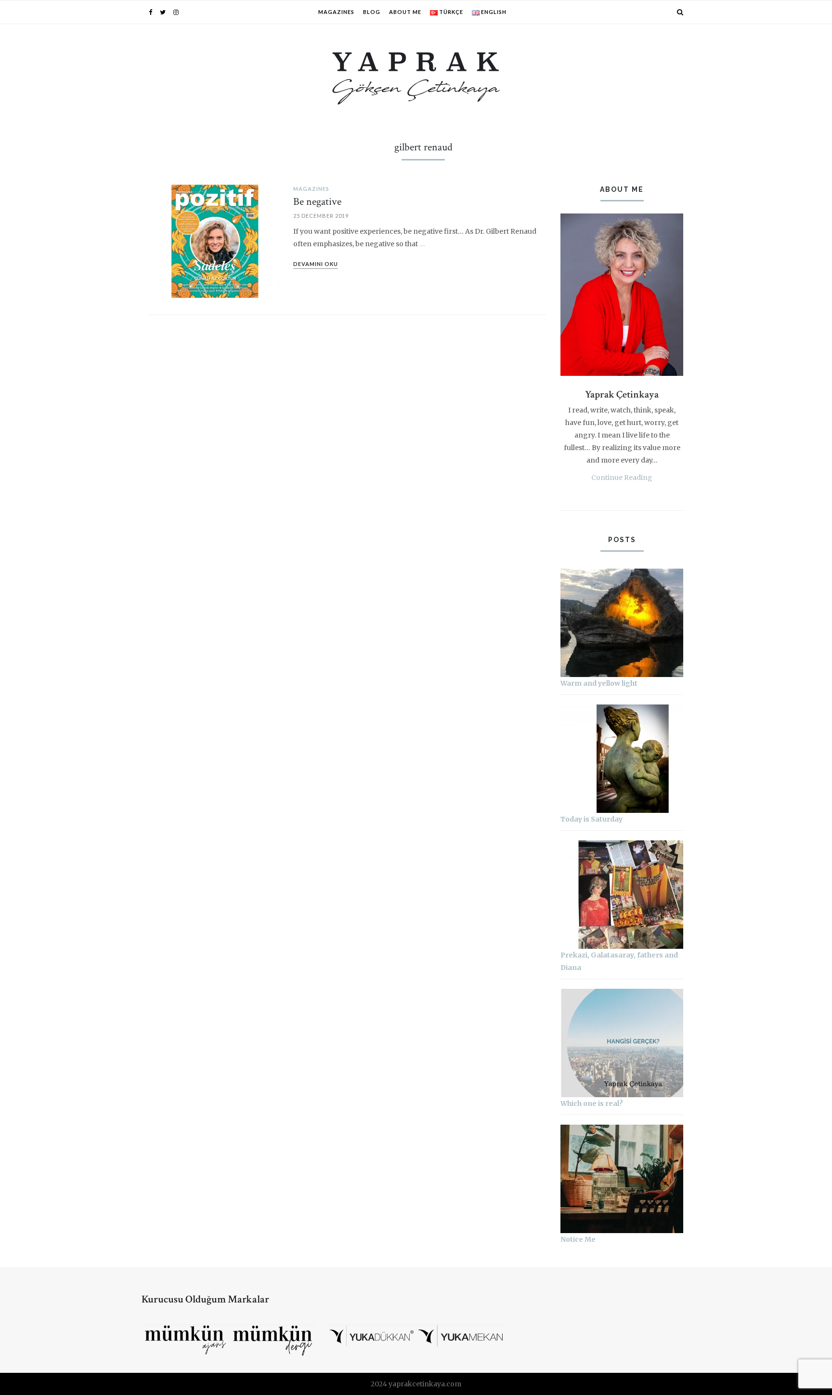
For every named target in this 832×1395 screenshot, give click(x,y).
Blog (371, 12)
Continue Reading (621, 477)
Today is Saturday (591, 819)
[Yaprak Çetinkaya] (416, 76)
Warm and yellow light (598, 683)
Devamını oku (315, 264)
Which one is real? (591, 1103)
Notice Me (578, 1239)
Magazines (336, 12)
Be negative (317, 202)
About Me (405, 12)
